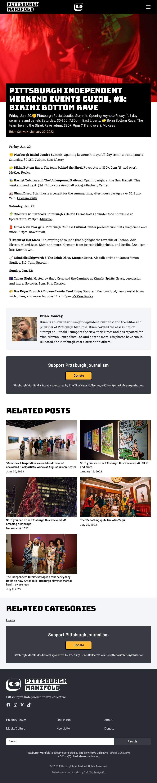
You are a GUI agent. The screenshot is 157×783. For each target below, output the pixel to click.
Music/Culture (15, 728)
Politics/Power (16, 720)
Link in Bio (63, 720)
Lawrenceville (27, 198)
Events (10, 620)
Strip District (56, 283)
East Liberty (55, 159)
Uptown (41, 262)
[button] (147, 6)
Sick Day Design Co (94, 772)
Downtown (37, 232)
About (108, 720)
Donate (79, 375)
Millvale (46, 219)
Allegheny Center (96, 185)
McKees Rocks (19, 172)
